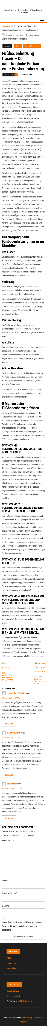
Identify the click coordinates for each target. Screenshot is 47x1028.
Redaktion (27, 75)
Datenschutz (12, 968)
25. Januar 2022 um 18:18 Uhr (11, 698)
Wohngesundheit (13, 996)
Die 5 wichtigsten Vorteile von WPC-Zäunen (7, 676)
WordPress (26, 1017)
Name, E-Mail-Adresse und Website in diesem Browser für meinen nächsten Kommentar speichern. (22, 926)
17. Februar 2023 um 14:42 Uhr (12, 788)
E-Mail (9, 958)
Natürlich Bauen (13, 991)
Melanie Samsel (13, 733)
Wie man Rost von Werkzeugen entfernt (39, 680)
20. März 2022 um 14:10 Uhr (11, 738)
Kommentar (8, 840)
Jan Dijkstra (12, 783)
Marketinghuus (26, 1001)
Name (5, 880)
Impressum (11, 963)
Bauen (18, 46)
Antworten (9, 723)
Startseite (6, 26)
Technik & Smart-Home (32, 46)
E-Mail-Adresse (9, 893)
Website (5, 906)
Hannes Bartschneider (16, 693)
